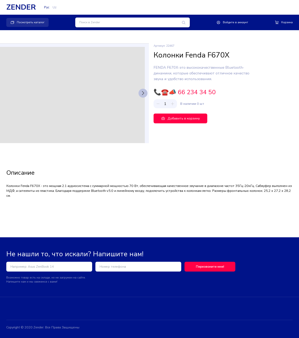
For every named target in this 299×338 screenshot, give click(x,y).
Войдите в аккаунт (235, 22)
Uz (54, 7)
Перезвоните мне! (210, 266)
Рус (46, 7)
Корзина (287, 22)
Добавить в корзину (184, 118)
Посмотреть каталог (31, 22)
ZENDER (21, 7)
